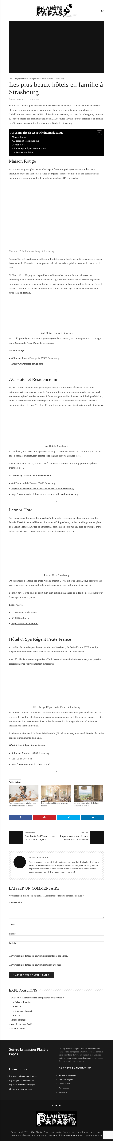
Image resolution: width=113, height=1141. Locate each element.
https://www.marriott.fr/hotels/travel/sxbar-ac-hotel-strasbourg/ (42, 488)
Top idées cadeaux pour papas (22, 1085)
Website (12, 943)
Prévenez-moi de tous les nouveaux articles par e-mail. (36, 965)
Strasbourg (97, 405)
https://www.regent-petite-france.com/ (30, 764)
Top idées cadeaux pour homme (23, 1076)
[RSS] (60, 1105)
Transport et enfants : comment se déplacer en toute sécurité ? (37, 998)
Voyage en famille (22, 79)
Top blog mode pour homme (21, 1080)
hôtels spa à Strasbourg (53, 169)
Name (12, 924)
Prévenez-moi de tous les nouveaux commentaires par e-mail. (39, 956)
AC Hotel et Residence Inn (25, 140)
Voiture (18, 1006)
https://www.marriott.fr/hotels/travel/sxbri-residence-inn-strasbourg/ (45, 494)
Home (11, 79)
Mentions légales (66, 1079)
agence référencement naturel (65, 1135)
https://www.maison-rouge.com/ (27, 363)
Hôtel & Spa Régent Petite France (29, 148)
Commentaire (16, 902)
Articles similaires (24, 152)
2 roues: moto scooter (24, 1011)
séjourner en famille (79, 169)
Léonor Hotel (18, 144)
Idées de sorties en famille (22, 1024)
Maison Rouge (19, 137)
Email (12, 934)
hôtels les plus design (40, 517)
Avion (17, 1015)
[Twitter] (56, 1105)
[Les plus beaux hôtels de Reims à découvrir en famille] (88, 793)
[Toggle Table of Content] (98, 132)
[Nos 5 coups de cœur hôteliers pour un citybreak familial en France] (23, 793)
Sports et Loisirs (18, 1028)
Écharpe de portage (23, 1002)
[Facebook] (52, 1105)
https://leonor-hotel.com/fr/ (24, 623)
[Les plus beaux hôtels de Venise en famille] (56, 793)
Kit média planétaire (67, 1075)
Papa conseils (18, 99)
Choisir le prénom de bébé (20, 1089)
